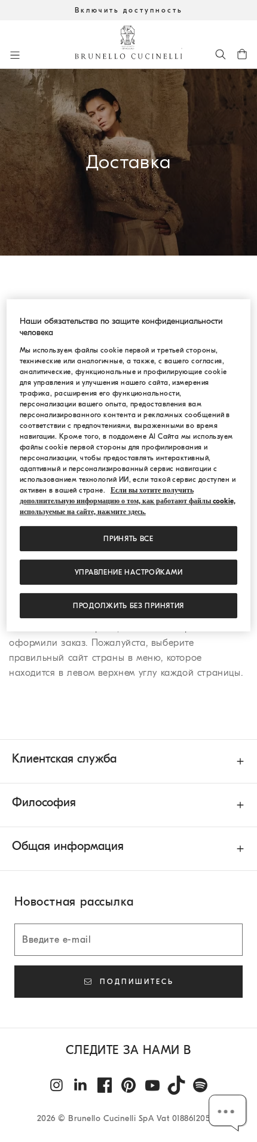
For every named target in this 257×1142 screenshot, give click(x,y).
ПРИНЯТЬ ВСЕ (128, 538)
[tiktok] (176, 1085)
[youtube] (152, 1085)
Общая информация (68, 846)
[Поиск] (221, 54)
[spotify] (200, 1085)
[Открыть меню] (15, 55)
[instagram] (56, 1085)
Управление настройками (129, 572)
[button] (228, 1113)
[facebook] (104, 1085)
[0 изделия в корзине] (242, 54)
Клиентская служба (64, 759)
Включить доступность (129, 10)
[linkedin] (80, 1085)
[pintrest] (128, 1085)
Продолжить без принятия (128, 606)
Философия (44, 802)
